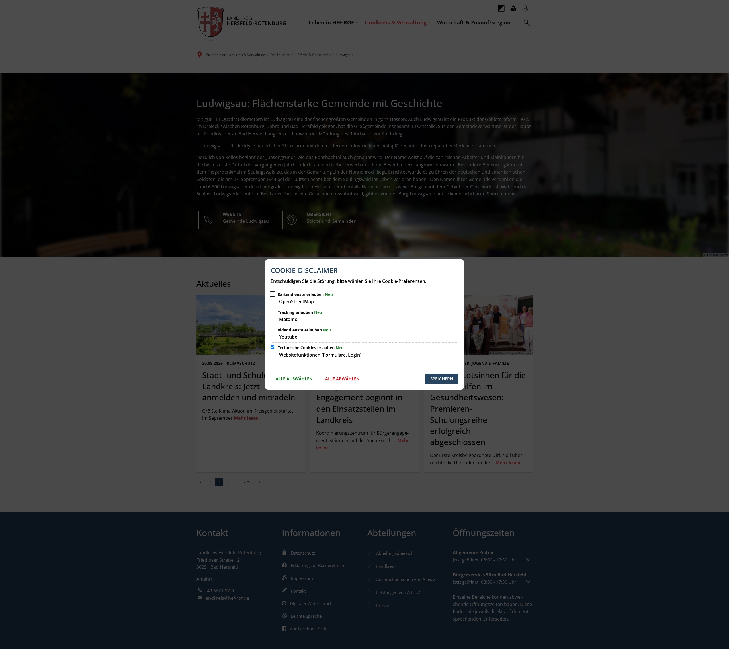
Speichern (441, 379)
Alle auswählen (294, 379)
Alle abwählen (342, 379)
